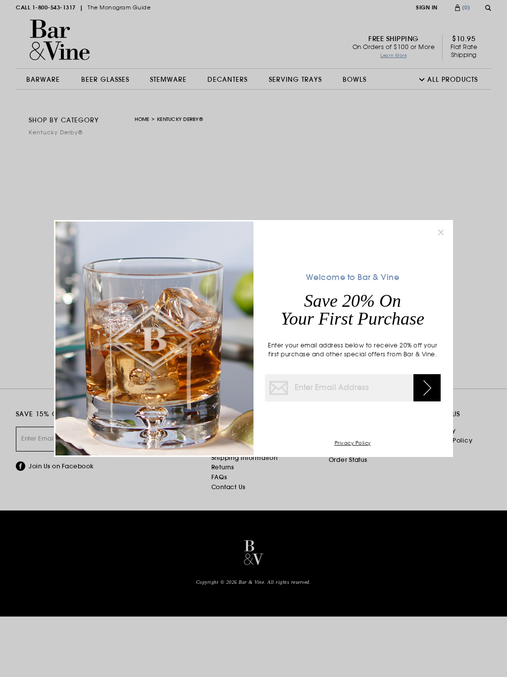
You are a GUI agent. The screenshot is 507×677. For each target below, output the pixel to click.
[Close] (441, 232)
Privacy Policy (353, 443)
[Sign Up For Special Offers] (427, 387)
